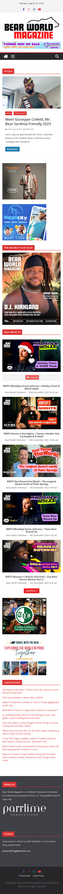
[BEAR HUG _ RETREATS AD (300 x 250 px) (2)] (24, 640)
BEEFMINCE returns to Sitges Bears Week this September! (30, 710)
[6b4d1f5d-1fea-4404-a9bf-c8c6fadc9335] (24, 164)
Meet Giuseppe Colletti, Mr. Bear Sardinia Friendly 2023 (28, 121)
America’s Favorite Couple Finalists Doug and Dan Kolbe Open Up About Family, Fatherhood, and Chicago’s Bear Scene (29, 757)
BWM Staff (29, 129)
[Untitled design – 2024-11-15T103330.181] (24, 205)
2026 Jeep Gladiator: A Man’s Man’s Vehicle (22, 697)
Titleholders (20, 113)
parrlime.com (51, 795)
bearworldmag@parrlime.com (16, 851)
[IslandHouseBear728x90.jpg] (31, 43)
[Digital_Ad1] (24, 599)
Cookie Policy (38, 876)
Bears (8, 113)
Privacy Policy (24, 876)
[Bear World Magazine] (5, 56)
